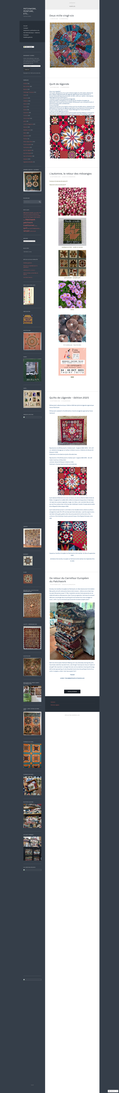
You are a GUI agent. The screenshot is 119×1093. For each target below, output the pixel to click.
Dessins (25, 103)
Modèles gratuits (27, 37)
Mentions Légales (55, 705)
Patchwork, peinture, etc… (29, 11)
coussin (27, 215)
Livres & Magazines (28, 124)
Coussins (25, 98)
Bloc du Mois (26, 86)
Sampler (25, 159)
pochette (35, 225)
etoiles (38, 215)
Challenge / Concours (28, 92)
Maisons (25, 127)
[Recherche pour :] (32, 201)
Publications (26, 147)
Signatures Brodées (28, 162)
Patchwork (26, 135)
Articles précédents (72, 691)
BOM (34, 214)
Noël (24, 219)
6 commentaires (65, 401)
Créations (25, 101)
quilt (25, 228)
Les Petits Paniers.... (28, 277)
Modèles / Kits (26, 130)
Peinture (25, 138)
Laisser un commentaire (68, 176)
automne (35, 212)
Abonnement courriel (28, 55)
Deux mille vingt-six (61, 15)
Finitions (25, 115)
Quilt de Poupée (27, 153)
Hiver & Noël (26, 118)
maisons (38, 217)
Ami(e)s (25, 83)
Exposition (26, 112)
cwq (30, 215)
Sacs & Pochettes (27, 156)
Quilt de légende (59, 84)
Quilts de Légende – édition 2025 (69, 397)
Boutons (25, 89)
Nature (25, 132)
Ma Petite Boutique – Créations (31, 32)
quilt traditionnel (34, 228)
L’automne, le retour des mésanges (70, 173)
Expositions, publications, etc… (31, 30)
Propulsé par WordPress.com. (72, 715)
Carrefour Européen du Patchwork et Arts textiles (68, 553)
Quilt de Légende (27, 150)
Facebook (26, 35)
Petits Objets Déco (27, 141)
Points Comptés (27, 144)
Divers (25, 106)
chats (24, 215)
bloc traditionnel (30, 214)
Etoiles (25, 109)
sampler (26, 231)
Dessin (32, 215)
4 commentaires (63, 18)
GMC (28, 217)
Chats (24, 95)
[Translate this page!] (28, 47)
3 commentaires (64, 87)
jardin (24, 121)
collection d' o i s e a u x (29, 270)
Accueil (25, 25)
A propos (25, 28)
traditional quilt (33, 231)
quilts (29, 228)
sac (39, 228)
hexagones (31, 217)
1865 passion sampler (28, 212)
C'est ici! (27, 69)
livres (35, 217)
